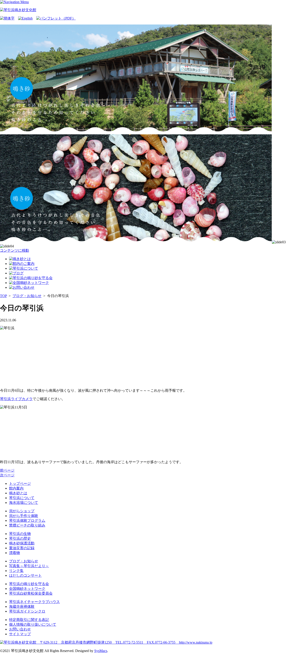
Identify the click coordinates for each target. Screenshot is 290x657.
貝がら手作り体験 (23, 516)
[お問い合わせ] (21, 287)
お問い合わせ (20, 629)
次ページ (7, 475)
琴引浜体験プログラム (27, 520)
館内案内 (16, 488)
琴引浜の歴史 (20, 538)
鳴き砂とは (18, 493)
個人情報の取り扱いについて (32, 624)
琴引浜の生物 (20, 534)
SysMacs (100, 651)
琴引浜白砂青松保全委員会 (31, 593)
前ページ (7, 470)
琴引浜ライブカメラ (16, 399)
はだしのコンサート (25, 575)
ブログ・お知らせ (26, 296)
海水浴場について (23, 502)
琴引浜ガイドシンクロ (27, 611)
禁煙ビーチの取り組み (27, 525)
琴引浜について (21, 498)
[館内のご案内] (21, 264)
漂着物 (14, 553)
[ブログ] (16, 273)
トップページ (20, 483)
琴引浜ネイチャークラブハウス (34, 602)
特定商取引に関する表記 (29, 620)
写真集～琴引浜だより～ (29, 566)
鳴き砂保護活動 (21, 543)
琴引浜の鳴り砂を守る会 (29, 584)
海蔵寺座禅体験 (21, 606)
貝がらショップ (21, 511)
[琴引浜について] (23, 268)
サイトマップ (20, 634)
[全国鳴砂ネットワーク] (29, 283)
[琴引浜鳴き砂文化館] (18, 10)
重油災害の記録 (21, 548)
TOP (3, 296)
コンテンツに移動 (14, 250)
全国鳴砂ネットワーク (27, 589)
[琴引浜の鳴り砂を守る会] (31, 278)
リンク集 (16, 571)
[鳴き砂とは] (20, 259)
